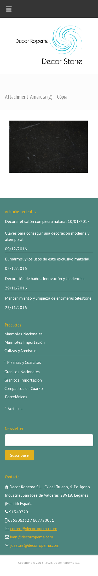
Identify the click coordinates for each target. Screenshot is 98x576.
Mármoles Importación (24, 342)
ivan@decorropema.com (31, 536)
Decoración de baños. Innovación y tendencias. (45, 278)
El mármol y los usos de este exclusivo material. (47, 259)
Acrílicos (15, 408)
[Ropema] (49, 62)
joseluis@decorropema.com (34, 545)
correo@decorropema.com (33, 528)
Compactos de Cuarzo (23, 388)
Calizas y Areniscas (20, 350)
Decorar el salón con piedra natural (36, 221)
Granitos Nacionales (22, 371)
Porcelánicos (16, 396)
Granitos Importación (23, 380)
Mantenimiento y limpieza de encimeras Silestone (48, 298)
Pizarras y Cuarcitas (24, 362)
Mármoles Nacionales (23, 333)
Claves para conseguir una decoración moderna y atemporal (47, 236)
